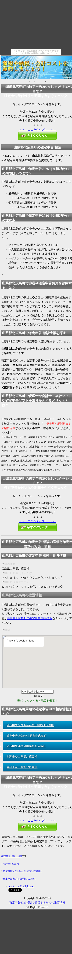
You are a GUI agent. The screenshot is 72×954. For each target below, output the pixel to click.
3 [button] (40, 81)
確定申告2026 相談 (11, 856)
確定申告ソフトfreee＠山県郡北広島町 (30, 725)
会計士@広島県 (11, 863)
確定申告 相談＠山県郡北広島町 (26, 735)
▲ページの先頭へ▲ (21, 886)
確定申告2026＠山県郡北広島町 (26, 746)
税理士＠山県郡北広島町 (22, 756)
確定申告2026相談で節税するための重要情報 (37, 902)
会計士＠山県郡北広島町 (22, 767)
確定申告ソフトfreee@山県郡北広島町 (22, 871)
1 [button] (29, 81)
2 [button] (35, 81)
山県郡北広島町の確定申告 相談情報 (29, 618)
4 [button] (45, 81)
